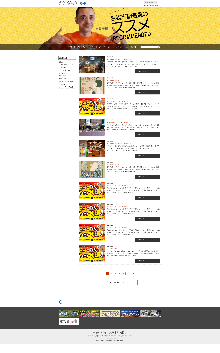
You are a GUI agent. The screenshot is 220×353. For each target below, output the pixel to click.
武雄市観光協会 (67, 3)
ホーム (63, 47)
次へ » (131, 273)
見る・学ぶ (107, 47)
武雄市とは (71, 47)
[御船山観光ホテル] (89, 313)
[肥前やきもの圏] (69, 321)
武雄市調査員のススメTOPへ (120, 282)
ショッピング (117, 47)
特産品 (126, 47)
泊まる (85, 47)
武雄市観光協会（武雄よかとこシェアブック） (81, 3)
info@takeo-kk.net (112, 338)
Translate (157, 5)
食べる (91, 47)
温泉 (78, 47)
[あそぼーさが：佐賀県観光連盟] (110, 313)
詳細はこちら (142, 71)
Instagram (84, 3)
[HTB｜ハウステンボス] (131, 313)
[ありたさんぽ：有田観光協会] (151, 313)
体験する (133, 47)
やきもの (98, 47)
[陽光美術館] (69, 313)
